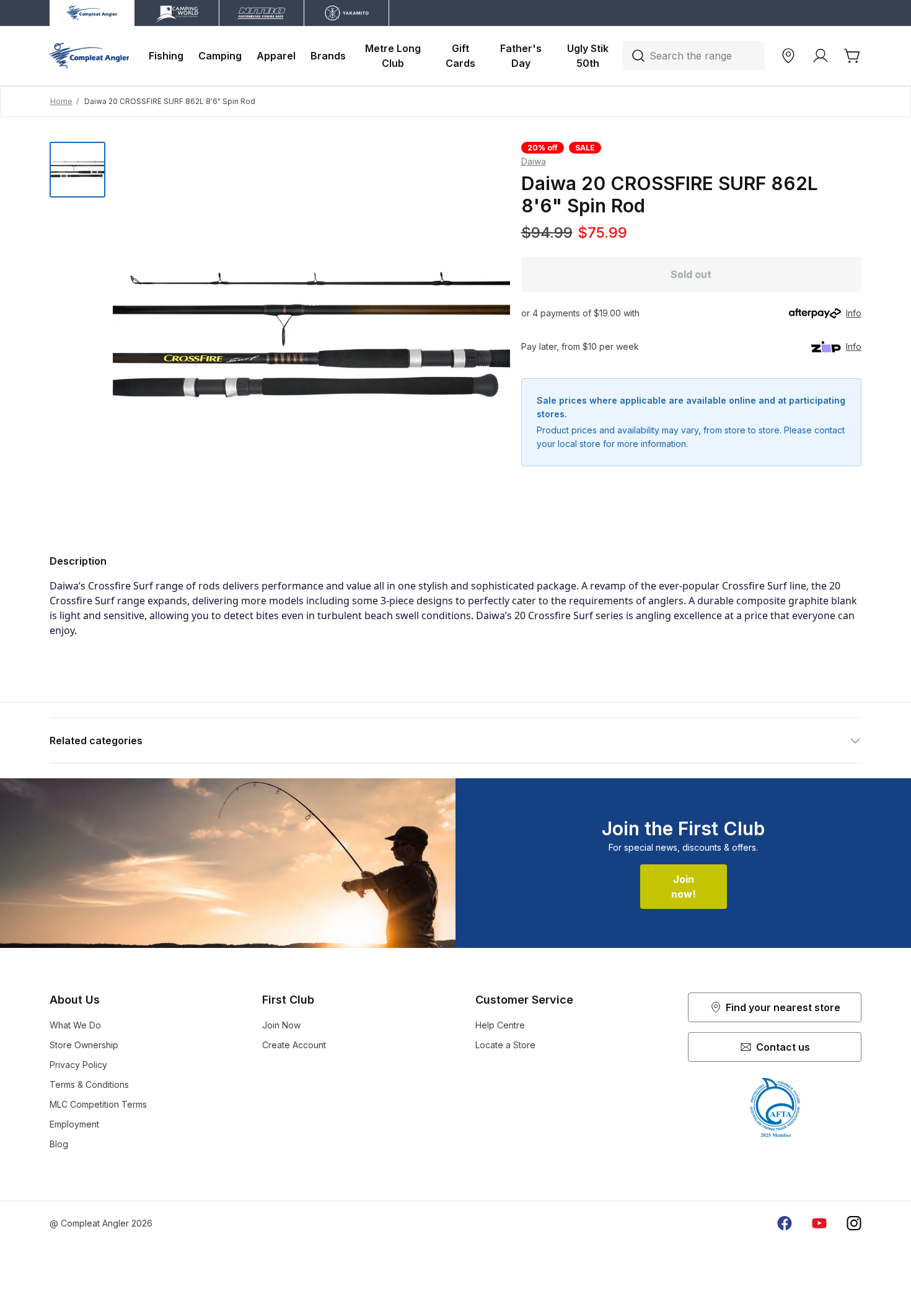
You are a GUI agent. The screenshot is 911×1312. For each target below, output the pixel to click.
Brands (328, 56)
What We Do (75, 1025)
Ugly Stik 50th (589, 55)
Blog (59, 1144)
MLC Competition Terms (98, 1104)
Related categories (96, 740)
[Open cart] (852, 55)
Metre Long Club (394, 55)
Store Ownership (84, 1045)
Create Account (294, 1045)
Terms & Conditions (89, 1084)
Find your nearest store (783, 1007)
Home (61, 101)
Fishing (166, 56)
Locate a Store (505, 1045)
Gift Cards (460, 55)
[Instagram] (854, 1223)
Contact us (783, 1047)
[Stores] (788, 55)
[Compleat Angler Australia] (89, 56)
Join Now (281, 1025)
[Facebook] (784, 1223)
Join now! (683, 886)
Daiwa (533, 161)
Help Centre (500, 1025)
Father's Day (522, 55)
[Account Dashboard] (820, 55)
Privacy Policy (78, 1064)
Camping (220, 56)
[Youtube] (819, 1223)
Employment (74, 1124)
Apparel (276, 56)
